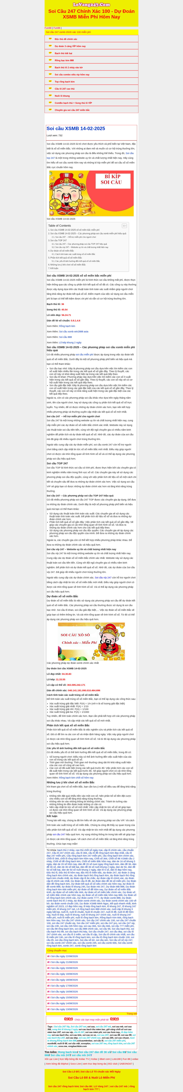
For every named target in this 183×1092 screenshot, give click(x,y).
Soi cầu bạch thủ (121, 928)
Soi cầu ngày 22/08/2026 (64, 956)
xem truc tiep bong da (94, 1063)
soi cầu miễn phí (84, 354)
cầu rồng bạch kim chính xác (118, 855)
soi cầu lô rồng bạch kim (77, 937)
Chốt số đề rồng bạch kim (67, 861)
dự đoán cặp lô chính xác (110, 878)
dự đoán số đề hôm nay (90, 889)
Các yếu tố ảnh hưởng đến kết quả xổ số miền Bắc (77, 261)
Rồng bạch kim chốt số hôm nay (76, 777)
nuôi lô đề (111, 912)
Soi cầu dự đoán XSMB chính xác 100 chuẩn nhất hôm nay (95, 118)
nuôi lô (64, 912)
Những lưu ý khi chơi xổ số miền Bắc (68, 264)
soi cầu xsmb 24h (87, 943)
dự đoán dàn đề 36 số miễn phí (108, 881)
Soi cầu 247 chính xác (73, 920)
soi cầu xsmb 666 (107, 943)
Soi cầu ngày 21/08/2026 (64, 962)
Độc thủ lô (52, 872)
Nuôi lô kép (58, 914)
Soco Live (75, 1063)
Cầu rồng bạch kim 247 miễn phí (84, 855)
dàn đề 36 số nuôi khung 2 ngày (97, 867)
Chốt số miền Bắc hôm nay (96, 861)
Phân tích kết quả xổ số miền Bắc (66, 257)
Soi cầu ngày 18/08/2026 (64, 979)
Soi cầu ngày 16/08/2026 (64, 991)
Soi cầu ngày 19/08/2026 (64, 974)
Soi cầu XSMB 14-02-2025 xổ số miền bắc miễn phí (74, 230)
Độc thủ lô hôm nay (69, 872)
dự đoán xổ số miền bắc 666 (68, 892)
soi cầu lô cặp (89, 934)
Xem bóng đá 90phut (57, 1063)
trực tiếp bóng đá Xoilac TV (74, 1059)
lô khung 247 (114, 906)
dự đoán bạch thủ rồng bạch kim (91, 875)
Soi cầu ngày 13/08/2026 (64, 1009)
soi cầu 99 (104, 928)
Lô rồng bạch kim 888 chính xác (93, 909)
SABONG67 (125, 1063)
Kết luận (54, 268)
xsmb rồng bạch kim (85, 945)
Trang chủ (54, 118)
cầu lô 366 (81, 853)
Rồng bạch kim (66, 326)
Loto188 (116, 1059)
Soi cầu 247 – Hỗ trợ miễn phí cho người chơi (75, 237)
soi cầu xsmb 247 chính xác (61, 943)
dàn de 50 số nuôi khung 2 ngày (79, 869)
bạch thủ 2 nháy (65, 850)
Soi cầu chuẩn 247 (99, 931)
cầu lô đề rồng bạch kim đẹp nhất (106, 853)
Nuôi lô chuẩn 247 (95, 912)
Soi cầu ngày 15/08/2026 (64, 997)
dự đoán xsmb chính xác (87, 900)
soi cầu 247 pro (109, 923)
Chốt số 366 (100, 858)
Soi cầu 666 (103, 926)
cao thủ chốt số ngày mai (89, 850)
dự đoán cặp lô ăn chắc (82, 878)
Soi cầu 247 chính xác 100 (101, 920)
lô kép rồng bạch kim (95, 906)
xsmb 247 (68, 945)
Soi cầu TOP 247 (58, 240)
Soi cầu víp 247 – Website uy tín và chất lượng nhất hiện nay (81, 247)
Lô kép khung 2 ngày (70, 342)
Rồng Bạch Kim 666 (110, 917)
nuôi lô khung (72, 914)
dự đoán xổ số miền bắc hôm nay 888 (102, 895)
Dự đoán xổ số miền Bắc (62, 251)
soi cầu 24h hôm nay (71, 926)
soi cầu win (102, 940)
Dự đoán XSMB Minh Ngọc (94, 903)
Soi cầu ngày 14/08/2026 (64, 1003)
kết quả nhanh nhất (120, 903)
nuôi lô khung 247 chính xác (96, 914)
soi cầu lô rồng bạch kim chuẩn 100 (111, 937)
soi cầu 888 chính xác (86, 928)
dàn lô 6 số (103, 869)
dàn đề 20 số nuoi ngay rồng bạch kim (98, 864)
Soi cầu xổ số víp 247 (120, 940)
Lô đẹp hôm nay (73, 906)
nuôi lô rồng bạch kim (87, 917)
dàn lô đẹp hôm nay (120, 869)
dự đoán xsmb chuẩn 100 (64, 903)
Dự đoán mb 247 (96, 886)
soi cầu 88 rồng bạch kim (60, 928)
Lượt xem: (52, 135)
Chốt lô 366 (53, 858)
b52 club (112, 1063)
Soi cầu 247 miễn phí (88, 923)
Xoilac (94, 1059)
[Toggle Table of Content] (123, 226)
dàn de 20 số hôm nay (65, 864)
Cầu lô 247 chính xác (63, 853)
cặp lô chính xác (112, 850)
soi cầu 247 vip (126, 923)
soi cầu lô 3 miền (72, 934)
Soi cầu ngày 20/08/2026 (64, 968)
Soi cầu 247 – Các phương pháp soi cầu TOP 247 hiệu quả (81, 244)
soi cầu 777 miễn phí (122, 926)
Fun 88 (126, 1059)
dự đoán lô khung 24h (73, 886)
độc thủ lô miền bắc (91, 872)
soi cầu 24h (53, 926)
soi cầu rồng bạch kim (67, 940)
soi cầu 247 (59, 834)
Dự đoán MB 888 (115, 886)
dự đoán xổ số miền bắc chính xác (103, 892)
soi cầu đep (116, 931)
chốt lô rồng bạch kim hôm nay (76, 858)
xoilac (135, 1059)
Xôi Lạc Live (51, 1059)
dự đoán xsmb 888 (110, 898)
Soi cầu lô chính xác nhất (111, 934)
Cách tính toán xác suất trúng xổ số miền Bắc (75, 254)
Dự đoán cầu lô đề (81, 881)
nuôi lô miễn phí (65, 917)
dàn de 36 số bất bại (68, 867)
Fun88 (48, 28)
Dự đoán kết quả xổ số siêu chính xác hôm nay (96, 884)
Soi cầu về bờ (87, 940)
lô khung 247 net (66, 909)
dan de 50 (121, 867)
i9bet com (105, 1059)
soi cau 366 (90, 926)
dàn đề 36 (125, 864)
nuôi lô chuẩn (77, 912)
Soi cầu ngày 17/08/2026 (64, 985)
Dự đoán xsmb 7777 (88, 898)
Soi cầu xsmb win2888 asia (73, 331)
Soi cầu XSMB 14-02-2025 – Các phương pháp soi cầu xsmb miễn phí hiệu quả (88, 233)
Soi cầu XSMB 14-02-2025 (76, 128)
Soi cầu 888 (65, 337)
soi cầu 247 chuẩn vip (63, 923)
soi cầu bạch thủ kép (76, 931)
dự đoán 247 (110, 872)
